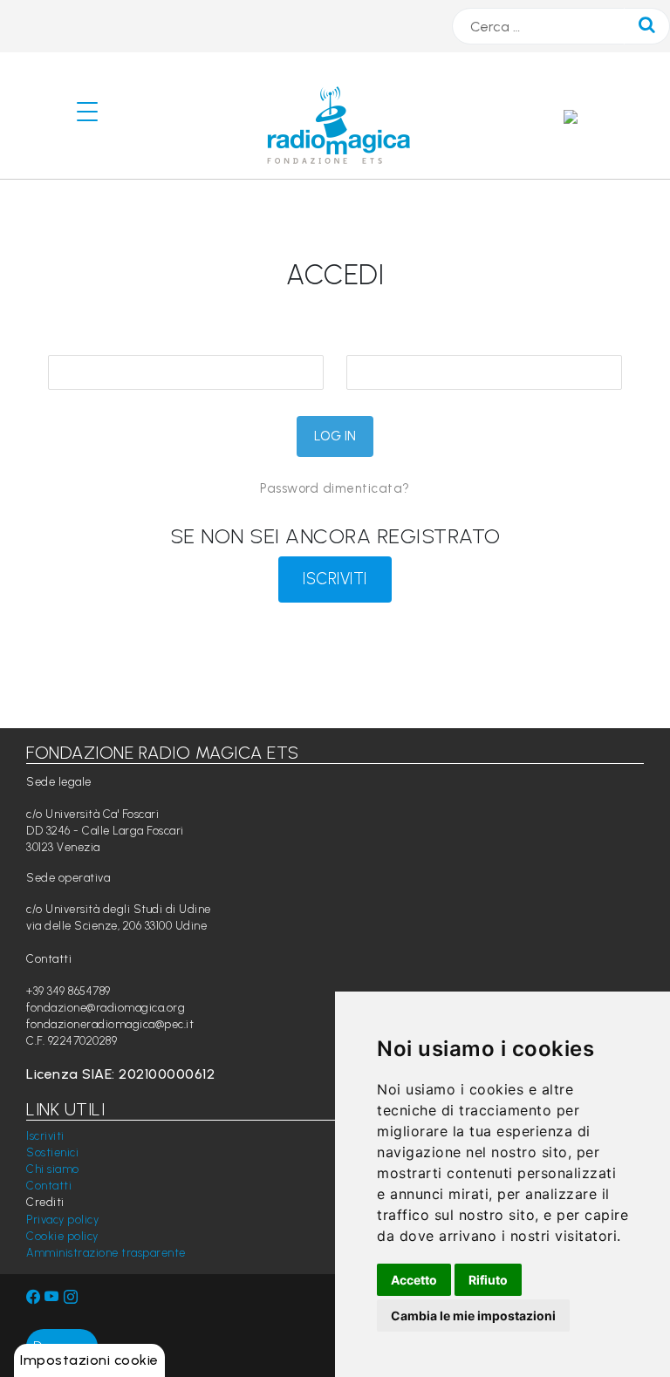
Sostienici (52, 1152)
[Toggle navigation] (94, 115)
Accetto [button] (414, 1279)
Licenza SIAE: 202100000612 (120, 1074)
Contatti (49, 1185)
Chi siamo (52, 1169)
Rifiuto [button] (488, 1279)
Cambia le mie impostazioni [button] (473, 1315)
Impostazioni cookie (89, 1360)
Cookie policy (62, 1236)
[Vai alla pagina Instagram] (71, 1297)
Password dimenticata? (335, 488)
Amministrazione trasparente (106, 1252)
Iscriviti (45, 1135)
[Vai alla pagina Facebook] (33, 1297)
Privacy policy (62, 1219)
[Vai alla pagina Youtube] (54, 1297)
